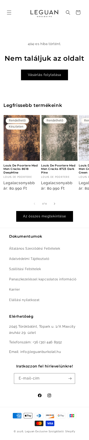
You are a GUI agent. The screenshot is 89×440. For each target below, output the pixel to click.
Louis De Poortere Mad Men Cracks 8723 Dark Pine (58, 169)
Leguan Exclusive (36, 431)
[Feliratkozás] (70, 378)
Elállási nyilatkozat (24, 300)
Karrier (14, 289)
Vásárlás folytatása (44, 75)
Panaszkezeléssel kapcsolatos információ (42, 279)
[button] (9, 13)
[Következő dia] (55, 204)
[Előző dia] (34, 204)
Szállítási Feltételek (25, 269)
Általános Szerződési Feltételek (34, 248)
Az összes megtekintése (44, 216)
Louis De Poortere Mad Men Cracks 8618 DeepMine (20, 169)
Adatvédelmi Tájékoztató (29, 259)
